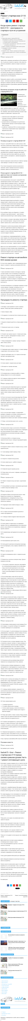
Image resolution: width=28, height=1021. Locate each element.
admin (3, 18)
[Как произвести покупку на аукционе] (4, 936)
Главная (4, 1012)
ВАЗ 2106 (4, 993)
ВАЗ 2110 (6, 11)
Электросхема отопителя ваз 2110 (17, 911)
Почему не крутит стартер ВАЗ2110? (11, 42)
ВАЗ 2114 (5, 982)
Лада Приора (5, 985)
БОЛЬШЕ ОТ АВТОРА (15, 901)
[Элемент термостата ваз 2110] (4, 906)
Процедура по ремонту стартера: (9, 48)
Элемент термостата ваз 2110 (16, 904)
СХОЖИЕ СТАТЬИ (5, 901)
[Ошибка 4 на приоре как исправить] (4, 959)
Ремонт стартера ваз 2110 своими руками (6, 896)
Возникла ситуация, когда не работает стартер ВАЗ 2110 (14, 41)
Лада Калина (5, 987)
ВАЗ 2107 (4, 988)
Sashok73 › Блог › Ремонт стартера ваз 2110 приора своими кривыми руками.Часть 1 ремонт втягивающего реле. (14, 52)
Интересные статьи (7, 984)
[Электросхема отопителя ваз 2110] (4, 912)
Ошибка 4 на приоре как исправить (16, 957)
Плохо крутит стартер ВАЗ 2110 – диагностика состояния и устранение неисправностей (15, 44)
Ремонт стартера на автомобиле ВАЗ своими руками (13, 46)
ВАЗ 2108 (4, 992)
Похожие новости (7, 49)
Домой (2, 11)
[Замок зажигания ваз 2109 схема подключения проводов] (4, 966)
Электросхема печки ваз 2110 (16, 917)
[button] (26, 2)
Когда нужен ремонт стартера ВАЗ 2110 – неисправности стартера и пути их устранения (12, 39)
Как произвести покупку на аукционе (16, 934)
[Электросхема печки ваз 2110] (4, 919)
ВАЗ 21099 (5, 990)
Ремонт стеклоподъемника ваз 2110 (21, 896)
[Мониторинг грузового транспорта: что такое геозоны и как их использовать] (4, 943)
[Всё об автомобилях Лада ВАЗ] (14, 7)
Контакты (4, 1015)
